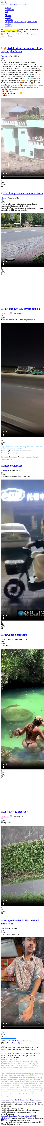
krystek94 (4, 470)
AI (6, 14)
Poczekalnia (9, 10)
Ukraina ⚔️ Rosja (10, 30)
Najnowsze (9, 22)
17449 (8, 1043)
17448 (13, 1043)
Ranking (8, 26)
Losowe (8, 24)
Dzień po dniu (19, 22)
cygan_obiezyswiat (8, 639)
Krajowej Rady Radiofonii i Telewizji (23, 1049)
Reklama (21, 1100)
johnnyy (4, 198)
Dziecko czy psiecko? (15, 811)
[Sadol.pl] (4, 2)
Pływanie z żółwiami (15, 634)
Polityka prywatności (33, 1100)
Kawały (8, 18)
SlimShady (5, 928)
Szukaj (8, 4)
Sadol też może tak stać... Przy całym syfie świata (21, 34)
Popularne (9, 20)
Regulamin (5, 1100)
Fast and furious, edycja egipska (22, 308)
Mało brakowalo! (13, 465)
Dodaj (3, 4)
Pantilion (4, 56)
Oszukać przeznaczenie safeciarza (23, 193)
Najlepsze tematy (30, 22)
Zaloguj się (5, 453)
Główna (8, 8)
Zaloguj (14, 4)
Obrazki (8, 16)
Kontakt (14, 1100)
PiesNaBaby (5, 314)
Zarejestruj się (22, 4)
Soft (6, 12)
